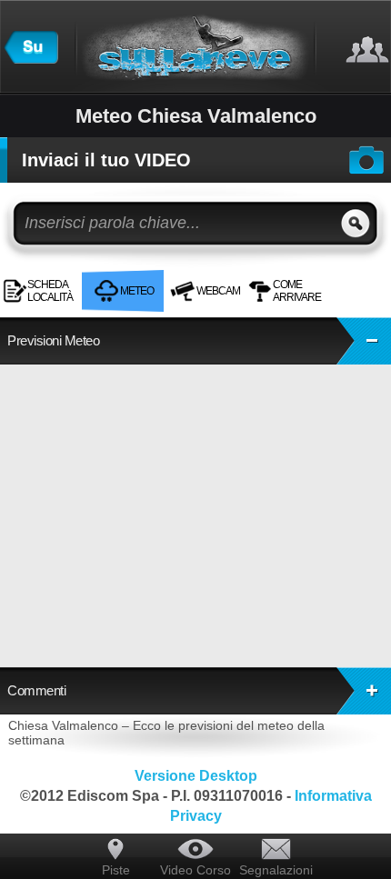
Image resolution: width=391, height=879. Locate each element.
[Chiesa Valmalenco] (330, 277)
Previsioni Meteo (53, 340)
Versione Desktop (196, 776)
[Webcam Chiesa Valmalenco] (335, 277)
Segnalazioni (275, 870)
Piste (116, 870)
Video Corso (195, 870)
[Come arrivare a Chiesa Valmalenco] (341, 277)
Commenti (36, 690)
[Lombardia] (31, 59)
